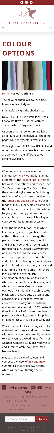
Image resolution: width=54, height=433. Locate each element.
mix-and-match (37, 361)
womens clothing (23, 175)
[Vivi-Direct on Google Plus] (26, 2)
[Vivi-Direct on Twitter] (31, 2)
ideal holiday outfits (34, 179)
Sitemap (42, 405)
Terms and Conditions (18, 405)
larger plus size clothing (21, 200)
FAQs (7, 401)
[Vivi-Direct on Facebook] (21, 2)
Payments (20, 401)
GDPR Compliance (15, 409)
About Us (10, 397)
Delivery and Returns (33, 397)
